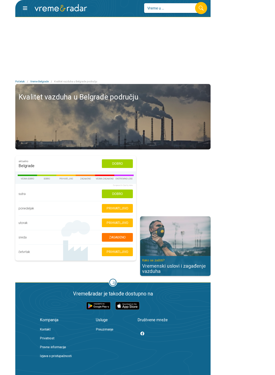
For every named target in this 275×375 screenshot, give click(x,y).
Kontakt (45, 329)
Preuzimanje (104, 329)
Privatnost (47, 338)
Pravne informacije (53, 347)
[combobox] (172, 8)
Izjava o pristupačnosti (56, 356)
